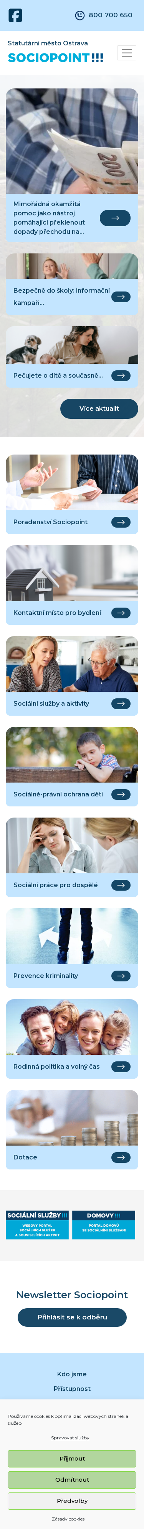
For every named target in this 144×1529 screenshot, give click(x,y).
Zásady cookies (68, 1519)
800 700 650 (110, 15)
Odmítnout (72, 1479)
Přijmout (72, 1458)
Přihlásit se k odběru (72, 1317)
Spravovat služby (70, 1438)
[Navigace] (126, 53)
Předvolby (72, 1500)
